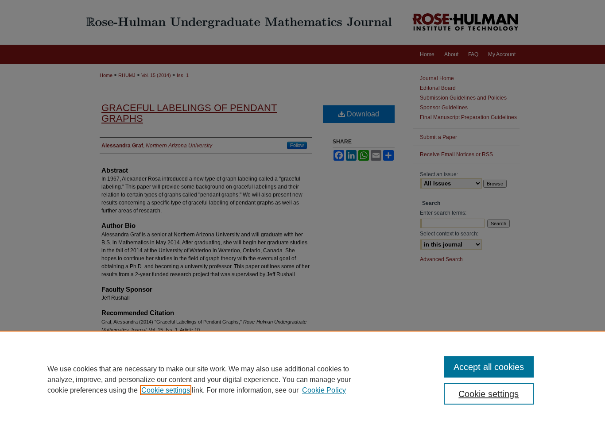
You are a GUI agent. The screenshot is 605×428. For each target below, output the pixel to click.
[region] (302, 379)
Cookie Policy (324, 390)
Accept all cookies (489, 367)
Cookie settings (165, 390)
